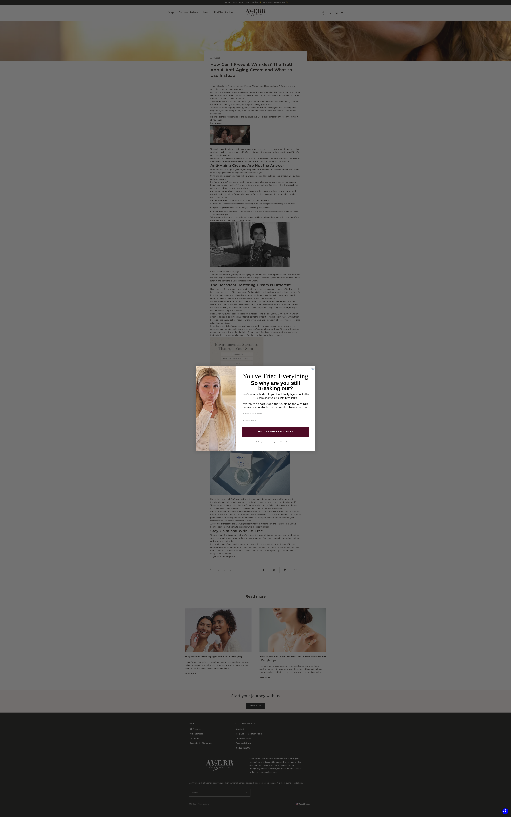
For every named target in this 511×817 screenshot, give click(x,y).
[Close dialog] (313, 368)
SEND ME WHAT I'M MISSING (275, 431)
